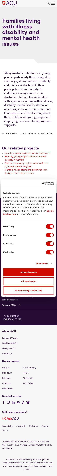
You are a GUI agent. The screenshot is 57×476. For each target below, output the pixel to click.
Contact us (7, 353)
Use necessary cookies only (28, 290)
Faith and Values (10, 338)
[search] (48, 3)
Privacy (45, 426)
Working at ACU (9, 343)
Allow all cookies (28, 272)
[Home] (13, 6)
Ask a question (11, 315)
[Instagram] (8, 402)
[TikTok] (23, 402)
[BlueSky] (27, 402)
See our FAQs (9, 305)
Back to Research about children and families (29, 133)
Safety (5, 430)
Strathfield (28, 378)
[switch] (50, 235)
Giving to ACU (8, 348)
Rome (26, 372)
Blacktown (7, 372)
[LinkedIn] (13, 402)
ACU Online (28, 383)
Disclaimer (33, 426)
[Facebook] (3, 402)
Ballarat (5, 367)
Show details (42, 263)
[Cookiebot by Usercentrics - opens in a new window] (42, 183)
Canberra (6, 383)
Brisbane (6, 378)
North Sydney (29, 367)
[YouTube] (18, 402)
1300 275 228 (14, 319)
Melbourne (7, 388)
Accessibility (7, 426)
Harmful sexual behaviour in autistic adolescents (27, 153)
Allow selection (28, 281)
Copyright (20, 426)
